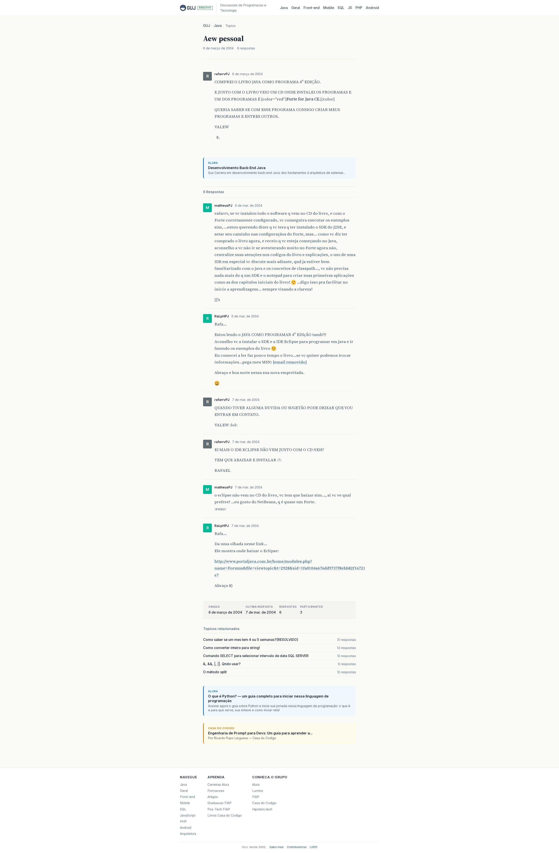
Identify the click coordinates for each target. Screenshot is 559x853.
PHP (358, 8)
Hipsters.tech (262, 809)
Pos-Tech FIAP (218, 809)
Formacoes (215, 791)
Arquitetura (188, 834)
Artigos (212, 797)
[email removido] (290, 362)
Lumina (257, 791)
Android (372, 8)
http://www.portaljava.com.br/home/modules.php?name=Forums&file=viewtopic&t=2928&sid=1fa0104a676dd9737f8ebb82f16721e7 (289, 568)
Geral (295, 8)
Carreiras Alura (218, 785)
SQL (341, 8)
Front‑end (312, 8)
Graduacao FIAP (219, 803)
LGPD (313, 847)
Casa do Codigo (264, 803)
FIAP (255, 797)
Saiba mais (276, 847)
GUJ (206, 26)
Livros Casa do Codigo (224, 815)
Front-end (187, 797)
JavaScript (187, 815)
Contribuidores (297, 847)
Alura (255, 785)
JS (350, 8)
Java (284, 8)
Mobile (328, 8)
